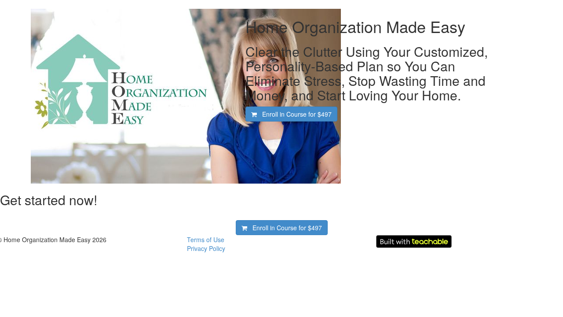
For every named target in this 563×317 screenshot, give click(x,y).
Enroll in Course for (294, 114)
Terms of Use (205, 239)
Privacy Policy (206, 248)
